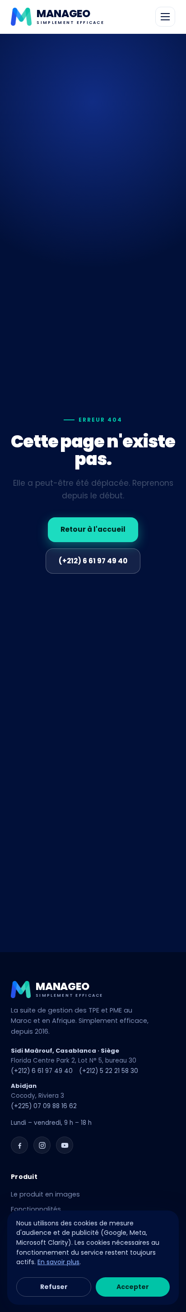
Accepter (132, 1286)
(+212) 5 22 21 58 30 (108, 1071)
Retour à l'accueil (93, 529)
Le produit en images (45, 1194)
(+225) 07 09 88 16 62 (44, 1106)
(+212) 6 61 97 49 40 (93, 561)
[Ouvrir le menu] (165, 17)
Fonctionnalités (36, 1209)
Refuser (54, 1286)
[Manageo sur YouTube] (64, 1145)
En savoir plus (58, 1261)
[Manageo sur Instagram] (42, 1145)
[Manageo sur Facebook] (19, 1145)
